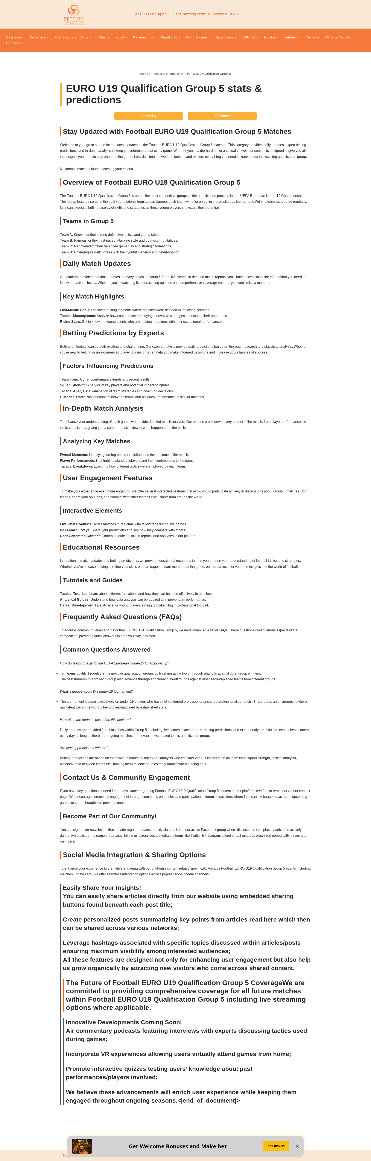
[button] (23, 37)
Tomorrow (222, 116)
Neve (67, 1155)
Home (144, 73)
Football (157, 73)
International (174, 73)
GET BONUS (276, 1146)
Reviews (312, 37)
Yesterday (149, 116)
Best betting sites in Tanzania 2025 (206, 14)
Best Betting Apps (149, 14)
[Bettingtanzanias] (74, 14)
